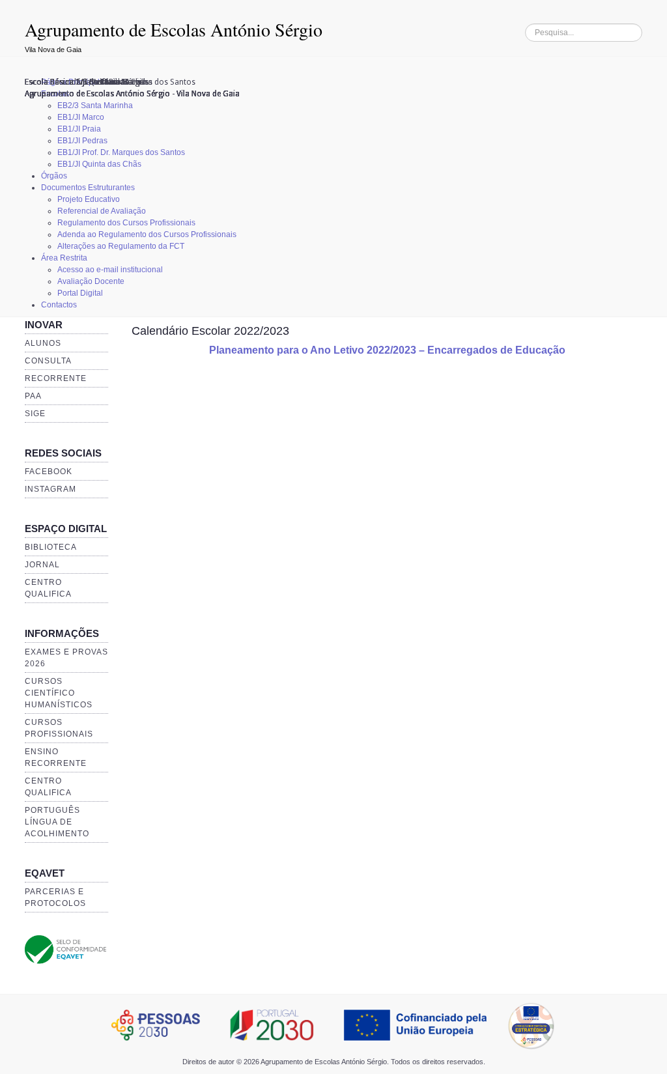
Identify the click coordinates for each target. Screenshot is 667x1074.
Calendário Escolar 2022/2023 (210, 330)
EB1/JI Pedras (82, 140)
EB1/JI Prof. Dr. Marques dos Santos (121, 152)
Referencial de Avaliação (101, 211)
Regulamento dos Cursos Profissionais (126, 222)
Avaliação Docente (90, 281)
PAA (33, 396)
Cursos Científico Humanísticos (58, 693)
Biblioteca (51, 547)
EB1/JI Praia (79, 129)
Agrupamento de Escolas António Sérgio (173, 29)
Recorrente (56, 378)
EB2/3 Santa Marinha (95, 105)
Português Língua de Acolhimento (57, 822)
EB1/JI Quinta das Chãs (99, 164)
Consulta (48, 360)
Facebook (48, 471)
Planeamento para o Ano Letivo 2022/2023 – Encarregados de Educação (387, 350)
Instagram (50, 489)
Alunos (43, 343)
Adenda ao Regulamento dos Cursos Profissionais (146, 234)
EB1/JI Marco (80, 117)
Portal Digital (80, 293)
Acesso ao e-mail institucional (110, 269)
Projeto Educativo (88, 199)
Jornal (42, 564)
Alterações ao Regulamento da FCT (120, 246)
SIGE (35, 413)
